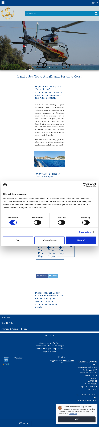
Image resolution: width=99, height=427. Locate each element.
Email (25, 424)
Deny (18, 240)
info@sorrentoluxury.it (86, 400)
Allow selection (49, 240)
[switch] (37, 222)
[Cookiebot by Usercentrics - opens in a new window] (84, 185)
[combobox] (62, 13)
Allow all (81, 240)
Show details (85, 232)
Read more (73, 414)
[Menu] (3, 3)
